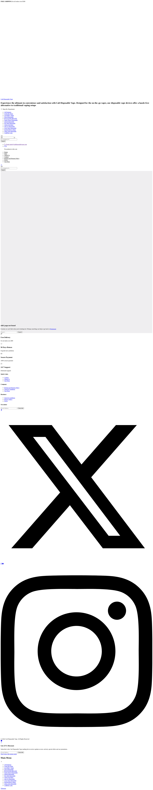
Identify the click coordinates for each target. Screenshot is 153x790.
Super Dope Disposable (11, 120)
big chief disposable (9, 123)
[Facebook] (1, 410)
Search (3, 141)
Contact (6, 157)
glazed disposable (9, 122)
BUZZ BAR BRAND (10, 118)
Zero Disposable (8, 117)
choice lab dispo (8, 125)
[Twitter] (76, 562)
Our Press (7, 161)
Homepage (53, 329)
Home (6, 152)
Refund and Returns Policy (11, 158)
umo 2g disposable (9, 126)
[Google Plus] (1, 563)
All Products (7, 112)
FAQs (6, 160)
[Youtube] (3, 563)
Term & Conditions (9, 389)
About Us (7, 155)
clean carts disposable (10, 131)
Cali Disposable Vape (7, 99)
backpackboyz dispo (10, 129)
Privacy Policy (8, 399)
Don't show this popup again (9, 754)
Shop (5, 153)
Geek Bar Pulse (8, 114)
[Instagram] (76, 737)
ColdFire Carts (8, 133)
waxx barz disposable (10, 128)
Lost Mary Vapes (9, 115)
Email (7, 144)
